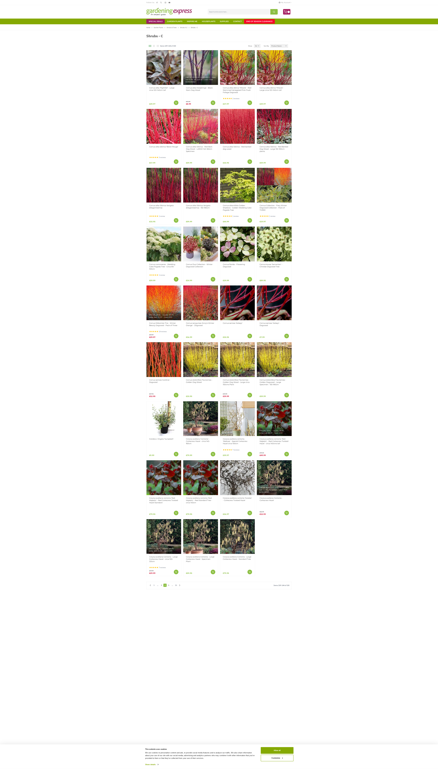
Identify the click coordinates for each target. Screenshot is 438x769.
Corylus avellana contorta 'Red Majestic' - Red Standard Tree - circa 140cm (199, 500)
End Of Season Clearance (259, 21)
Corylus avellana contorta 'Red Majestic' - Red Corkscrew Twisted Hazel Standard (163, 500)
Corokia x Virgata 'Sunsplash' (161, 439)
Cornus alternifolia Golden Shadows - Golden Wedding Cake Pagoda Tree (237, 207)
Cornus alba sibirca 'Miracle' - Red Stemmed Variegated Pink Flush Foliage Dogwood (237, 90)
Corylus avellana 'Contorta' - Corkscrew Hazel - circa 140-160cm (198, 441)
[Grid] (150, 46)
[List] (157, 46)
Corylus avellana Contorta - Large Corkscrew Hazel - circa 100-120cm (163, 559)
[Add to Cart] (176, 102)
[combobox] (243, 12)
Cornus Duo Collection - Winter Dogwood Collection (199, 265)
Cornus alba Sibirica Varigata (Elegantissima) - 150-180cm (198, 206)
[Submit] (274, 12)
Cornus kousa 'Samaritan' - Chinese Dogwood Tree (271, 265)
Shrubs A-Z (183, 28)
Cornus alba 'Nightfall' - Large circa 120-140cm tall (161, 89)
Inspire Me (192, 21)
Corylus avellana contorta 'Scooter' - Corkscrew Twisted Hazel (237, 499)
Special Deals (155, 21)
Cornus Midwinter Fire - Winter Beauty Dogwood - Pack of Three (163, 324)
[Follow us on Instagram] (165, 2)
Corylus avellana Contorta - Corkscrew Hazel (271, 499)
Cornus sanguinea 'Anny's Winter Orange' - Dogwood (200, 324)
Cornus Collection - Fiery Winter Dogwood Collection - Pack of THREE (273, 207)
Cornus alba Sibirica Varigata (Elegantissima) (161, 206)
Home (148, 28)
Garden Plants (174, 21)
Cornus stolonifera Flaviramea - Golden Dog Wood (199, 381)
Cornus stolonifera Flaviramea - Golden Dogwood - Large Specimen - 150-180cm (273, 382)
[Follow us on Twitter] (161, 2)
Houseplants (208, 21)
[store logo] (169, 12)
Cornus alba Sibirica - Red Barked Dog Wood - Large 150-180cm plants (274, 149)
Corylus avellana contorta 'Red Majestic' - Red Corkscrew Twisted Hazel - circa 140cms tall (274, 441)
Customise (276, 758)
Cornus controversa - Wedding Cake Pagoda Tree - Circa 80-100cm (162, 266)
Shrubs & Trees (172, 28)
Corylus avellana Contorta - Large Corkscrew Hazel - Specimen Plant (200, 559)
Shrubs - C (194, 28)
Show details (150, 764)
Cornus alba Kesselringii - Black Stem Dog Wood (199, 89)
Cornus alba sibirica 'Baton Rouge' (163, 147)
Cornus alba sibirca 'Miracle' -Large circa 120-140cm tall (272, 89)
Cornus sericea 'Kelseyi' (232, 323)
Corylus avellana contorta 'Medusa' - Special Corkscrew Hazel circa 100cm (235, 441)
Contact (237, 21)
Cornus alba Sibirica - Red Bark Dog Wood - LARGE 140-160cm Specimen (199, 149)
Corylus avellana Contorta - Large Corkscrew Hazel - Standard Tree (237, 558)
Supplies (224, 21)
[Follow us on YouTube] (169, 2)
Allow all (277, 750)
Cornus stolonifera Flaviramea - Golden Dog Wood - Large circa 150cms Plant (236, 382)
